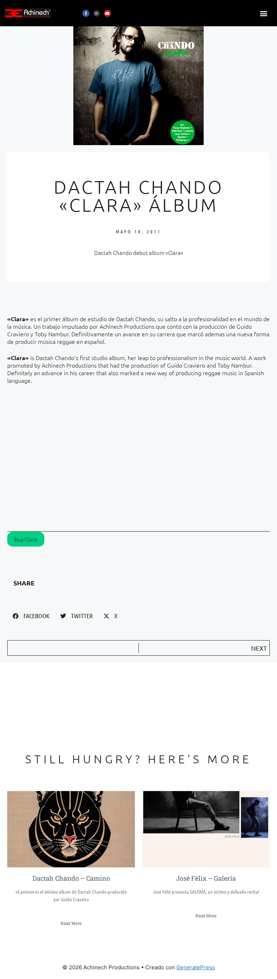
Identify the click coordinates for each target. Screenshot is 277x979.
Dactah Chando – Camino (71, 878)
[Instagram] (96, 13)
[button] (264, 13)
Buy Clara (25, 539)
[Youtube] (107, 13)
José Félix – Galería (206, 878)
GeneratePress (195, 967)
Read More (71, 923)
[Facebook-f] (85, 13)
